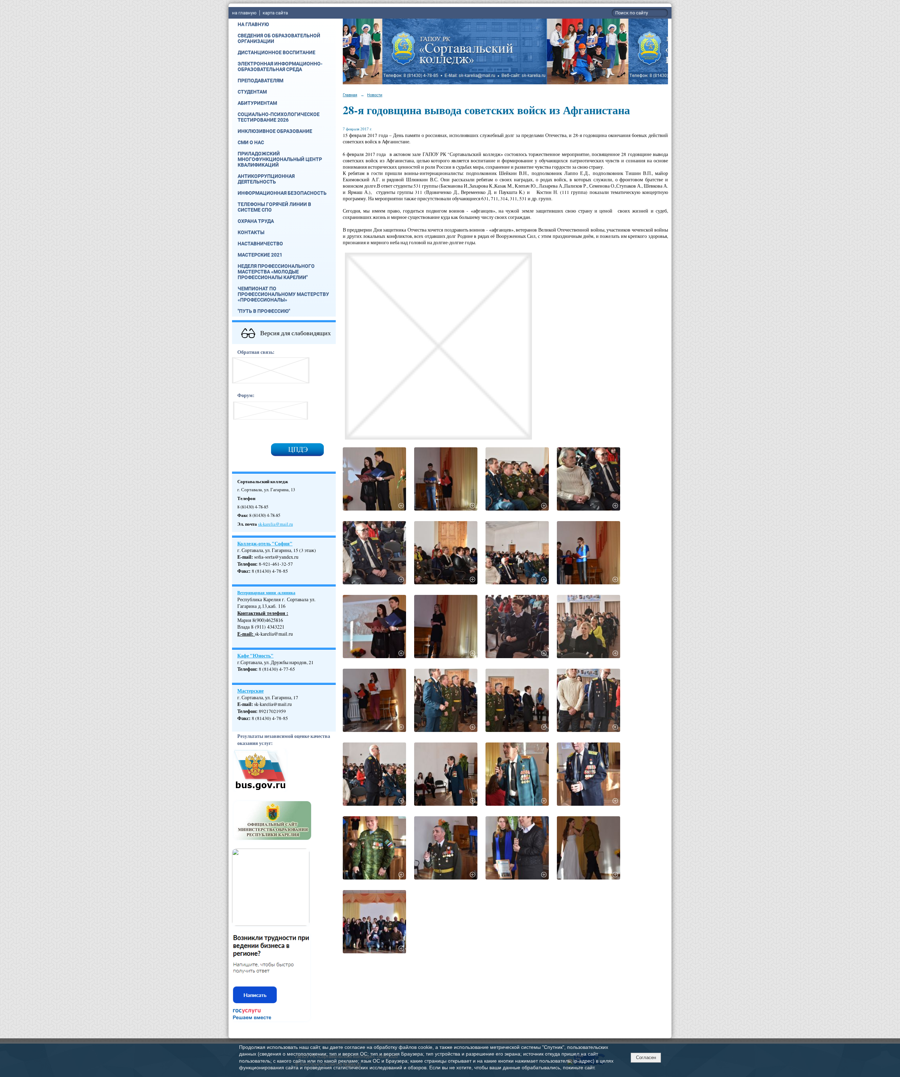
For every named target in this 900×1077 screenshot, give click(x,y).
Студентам (252, 92)
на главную (244, 12)
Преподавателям (260, 80)
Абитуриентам (257, 103)
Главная (350, 94)
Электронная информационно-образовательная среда (280, 66)
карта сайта (275, 12)
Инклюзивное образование (275, 131)
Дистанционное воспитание (276, 52)
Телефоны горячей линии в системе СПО (274, 207)
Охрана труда (256, 221)
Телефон (246, 563)
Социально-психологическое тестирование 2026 (279, 117)
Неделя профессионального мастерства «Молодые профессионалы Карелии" (276, 271)
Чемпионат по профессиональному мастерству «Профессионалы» (283, 294)
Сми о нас (251, 142)
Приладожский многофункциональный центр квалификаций (280, 159)
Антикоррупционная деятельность (266, 178)
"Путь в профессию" (264, 311)
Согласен (646, 1057)
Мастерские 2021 (260, 255)
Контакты (251, 232)
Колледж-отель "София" (264, 543)
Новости (374, 94)
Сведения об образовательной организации (279, 38)
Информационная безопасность (282, 193)
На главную (253, 24)
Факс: (244, 718)
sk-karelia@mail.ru (275, 524)
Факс (243, 571)
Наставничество (260, 243)
